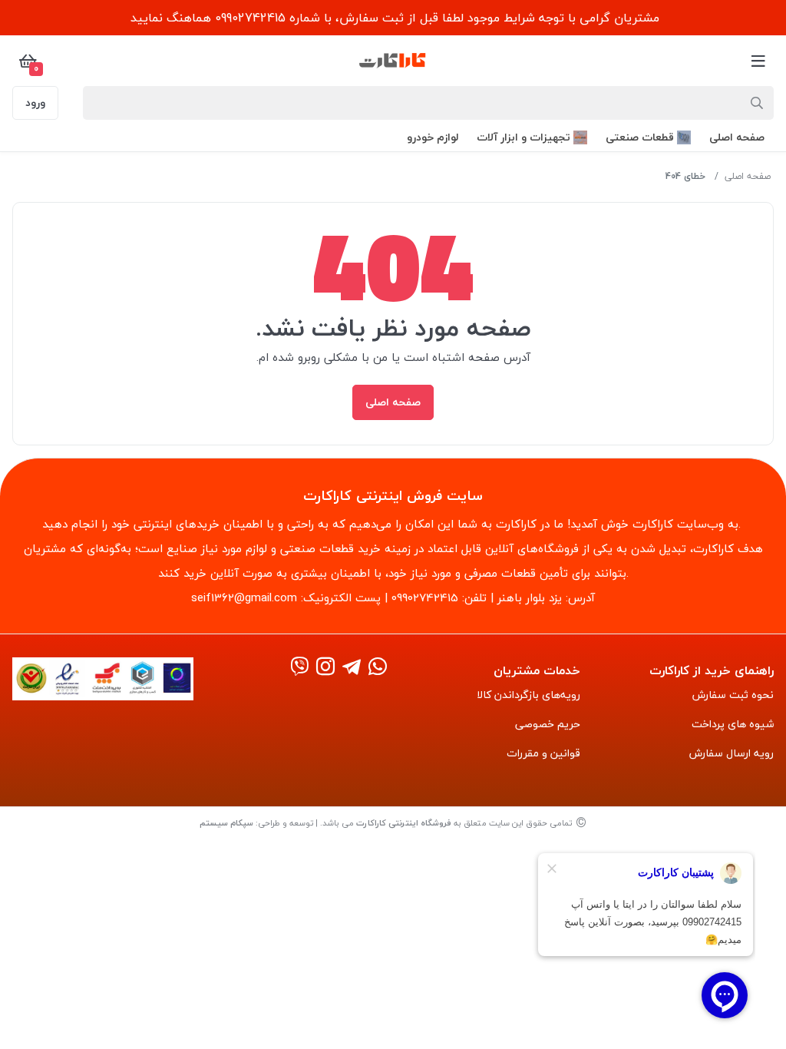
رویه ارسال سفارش (731, 753)
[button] (737, 137)
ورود (35, 102)
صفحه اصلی (748, 176)
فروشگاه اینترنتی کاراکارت (403, 823)
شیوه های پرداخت (733, 723)
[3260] (325, 667)
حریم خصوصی (547, 723)
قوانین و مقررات (543, 753)
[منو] (758, 60)
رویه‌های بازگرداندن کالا (528, 694)
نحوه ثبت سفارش (733, 694)
